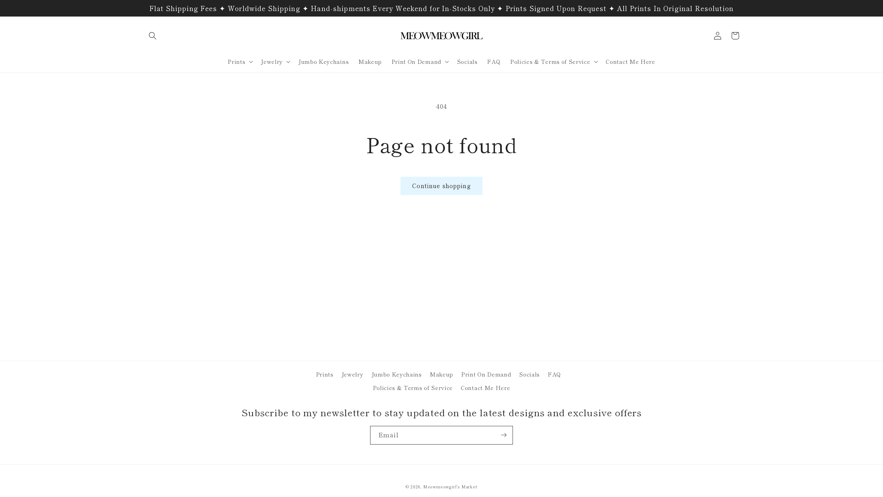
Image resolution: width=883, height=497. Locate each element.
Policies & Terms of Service (413, 387)
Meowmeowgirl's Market (450, 486)
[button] (153, 36)
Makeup (441, 374)
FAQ (554, 374)
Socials (529, 374)
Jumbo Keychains (396, 374)
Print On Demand (486, 374)
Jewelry (352, 374)
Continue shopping (441, 185)
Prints (325, 374)
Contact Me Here (485, 387)
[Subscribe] (504, 435)
